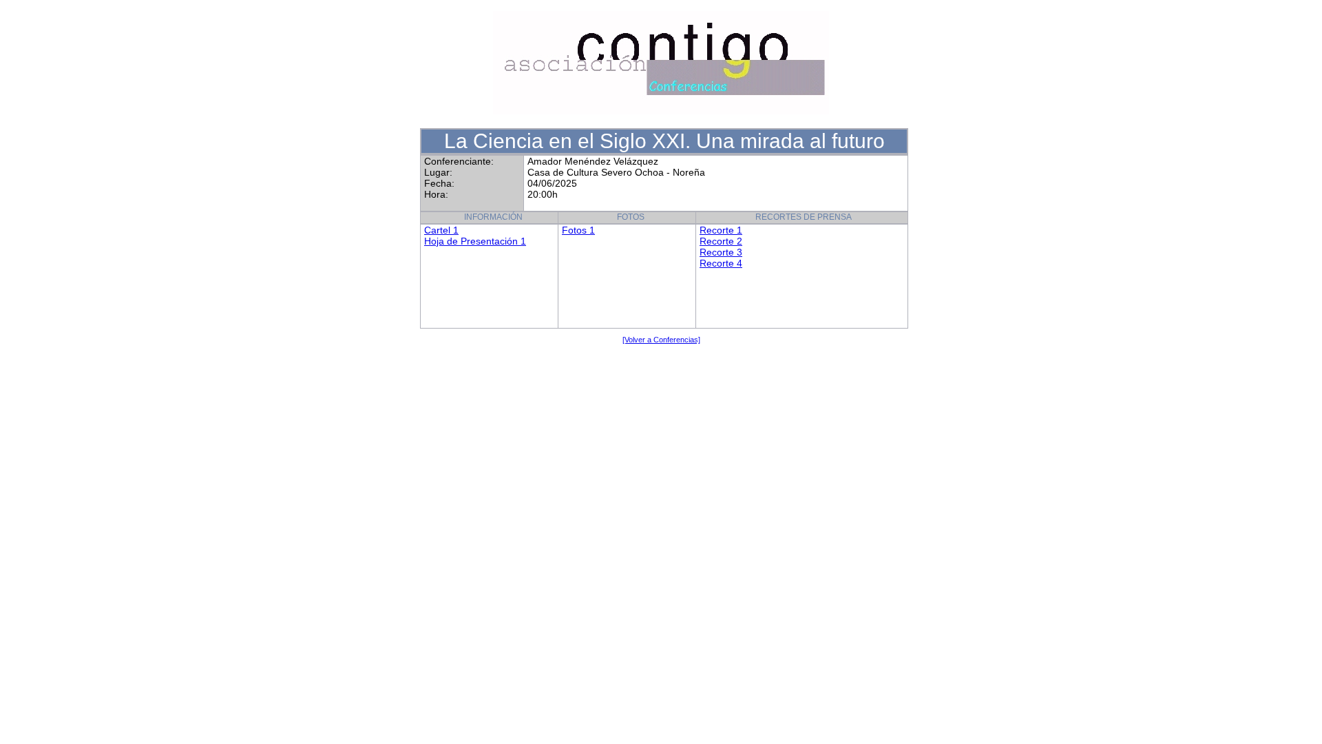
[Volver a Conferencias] (661, 339)
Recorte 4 (721, 263)
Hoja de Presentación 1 (475, 241)
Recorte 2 (721, 241)
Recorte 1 (721, 230)
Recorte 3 (721, 252)
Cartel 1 (441, 230)
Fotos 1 (578, 230)
